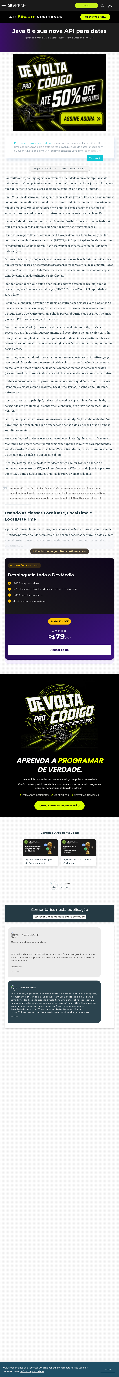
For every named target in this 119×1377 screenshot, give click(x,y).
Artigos (37, 168)
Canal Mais (50, 168)
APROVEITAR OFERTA (95, 17)
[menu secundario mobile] (3, 5)
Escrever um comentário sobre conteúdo (59, 916)
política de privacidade (32, 1371)
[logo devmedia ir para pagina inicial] (18, 5)
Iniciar (86, 5)
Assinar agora (60, 649)
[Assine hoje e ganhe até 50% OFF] (59, 92)
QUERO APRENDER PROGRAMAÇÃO (59, 805)
